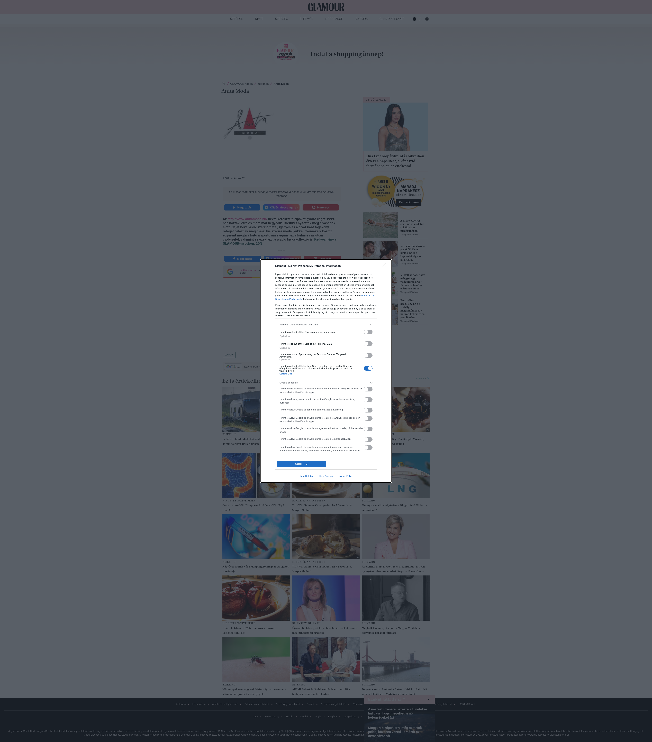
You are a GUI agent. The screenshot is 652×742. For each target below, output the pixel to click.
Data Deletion (307, 476)
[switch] (368, 332)
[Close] (385, 266)
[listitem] (326, 324)
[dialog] (326, 371)
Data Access (326, 476)
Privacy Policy (345, 476)
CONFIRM (301, 464)
